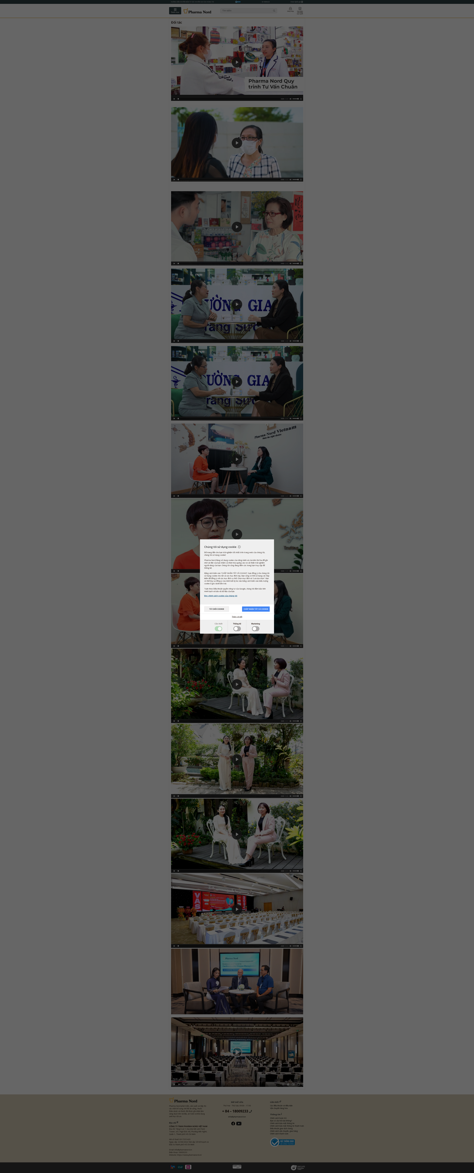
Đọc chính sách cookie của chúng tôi (220, 595)
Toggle (218, 628)
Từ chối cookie (216, 609)
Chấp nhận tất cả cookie (256, 609)
